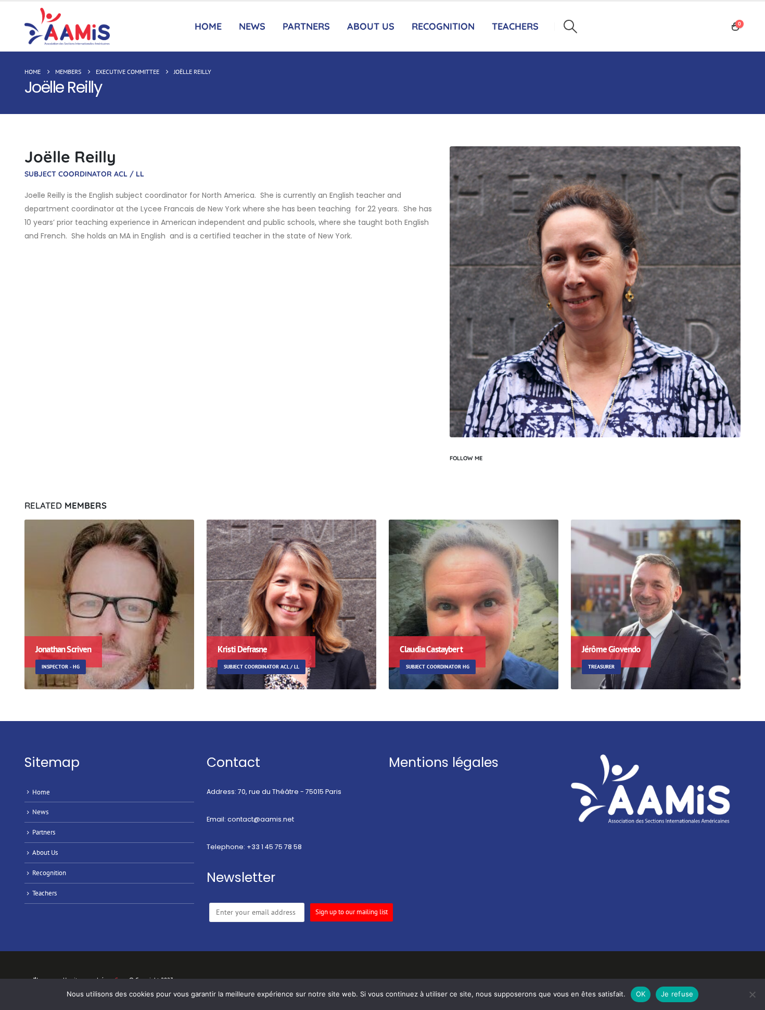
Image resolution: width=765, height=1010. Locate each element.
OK (641, 994)
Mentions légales (444, 762)
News (252, 26)
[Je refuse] (752, 994)
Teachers (44, 893)
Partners (306, 26)
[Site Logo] (70, 27)
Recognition (49, 872)
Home (208, 26)
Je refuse (677, 994)
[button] (570, 26)
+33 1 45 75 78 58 (274, 846)
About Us (370, 26)
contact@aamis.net (260, 819)
